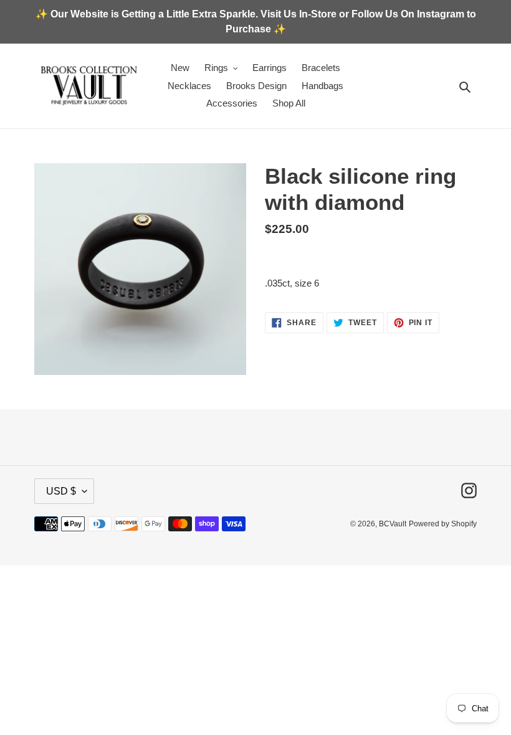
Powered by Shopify (443, 523)
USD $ (61, 491)
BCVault (392, 523)
